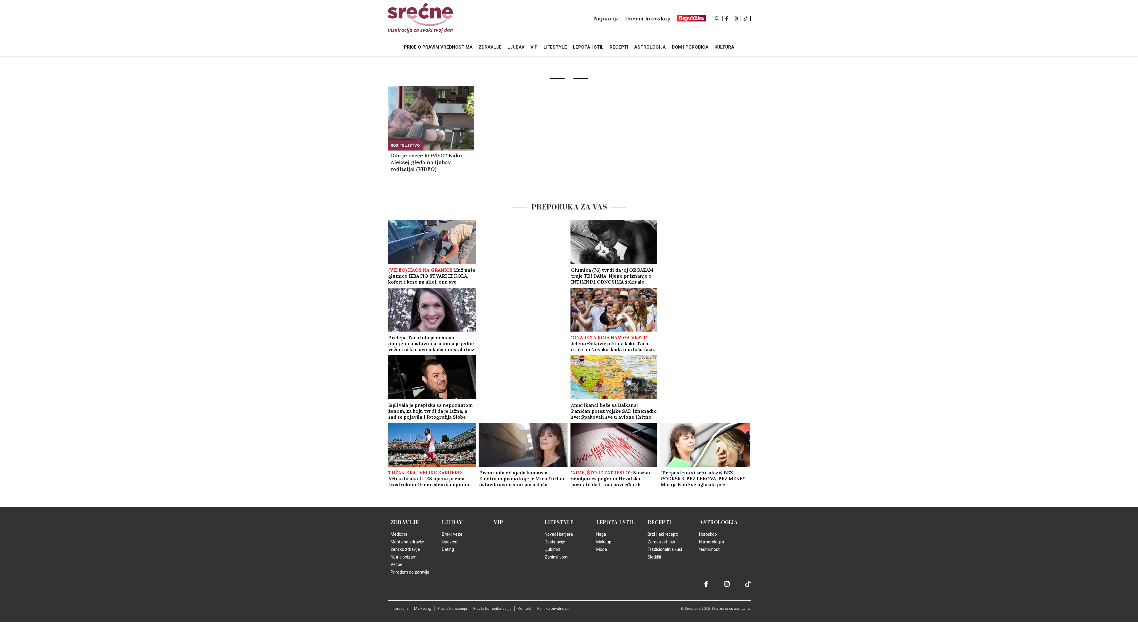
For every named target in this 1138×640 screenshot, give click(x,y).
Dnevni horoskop (648, 18)
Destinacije (555, 542)
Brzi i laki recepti (663, 534)
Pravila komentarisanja (492, 608)
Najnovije (606, 18)
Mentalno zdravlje (407, 542)
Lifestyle (559, 522)
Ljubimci (552, 549)
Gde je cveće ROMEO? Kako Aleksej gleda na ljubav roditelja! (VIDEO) (426, 162)
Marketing (422, 608)
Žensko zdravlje (405, 549)
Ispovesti (450, 542)
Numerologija (711, 542)
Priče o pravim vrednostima (438, 47)
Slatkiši (654, 557)
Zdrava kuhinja (661, 542)
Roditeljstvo (405, 145)
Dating (448, 549)
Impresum (399, 608)
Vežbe (396, 564)
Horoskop (708, 534)
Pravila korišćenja (452, 608)
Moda (601, 549)
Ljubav (452, 522)
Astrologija (718, 522)
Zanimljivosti (556, 557)
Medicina (399, 534)
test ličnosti (709, 549)
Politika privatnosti (553, 608)
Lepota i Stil (615, 522)
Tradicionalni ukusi (665, 549)
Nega (601, 534)
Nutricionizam (404, 557)
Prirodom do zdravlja (410, 572)
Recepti (659, 522)
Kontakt (524, 608)
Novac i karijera (559, 534)
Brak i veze (452, 534)
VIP (498, 522)
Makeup (603, 542)
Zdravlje (405, 522)
